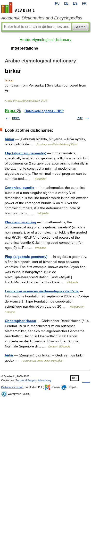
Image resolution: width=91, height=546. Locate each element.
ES (75, 3)
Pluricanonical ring (20, 222)
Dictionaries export (12, 387)
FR (84, 3)
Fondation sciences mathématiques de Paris (42, 291)
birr (80, 118)
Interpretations (24, 48)
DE (66, 3)
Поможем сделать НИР (44, 111)
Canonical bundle (19, 188)
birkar (9, 139)
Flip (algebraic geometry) (25, 153)
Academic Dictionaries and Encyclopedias (41, 18)
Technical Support (26, 380)
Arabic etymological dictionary (45, 40)
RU (57, 3)
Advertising (44, 380)
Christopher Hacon (20, 321)
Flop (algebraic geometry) (26, 257)
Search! (80, 27)
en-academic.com (18, 7)
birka (16, 118)
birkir (9, 355)
